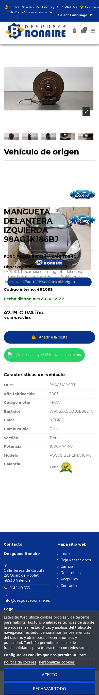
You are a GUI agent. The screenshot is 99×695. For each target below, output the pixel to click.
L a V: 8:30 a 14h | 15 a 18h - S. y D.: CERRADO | (44, 7)
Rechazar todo (49, 688)
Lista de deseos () (38, 12)
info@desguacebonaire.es (27, 600)
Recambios (70, 572)
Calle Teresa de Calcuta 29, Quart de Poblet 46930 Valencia (24, 575)
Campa (66, 566)
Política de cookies (20, 662)
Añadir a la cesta (53, 337)
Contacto (68, 585)
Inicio (65, 553)
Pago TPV (69, 579)
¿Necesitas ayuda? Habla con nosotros (48, 354)
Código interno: (20, 289)
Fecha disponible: (22, 298)
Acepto (49, 674)
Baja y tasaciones (75, 560)
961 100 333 (19, 588)
